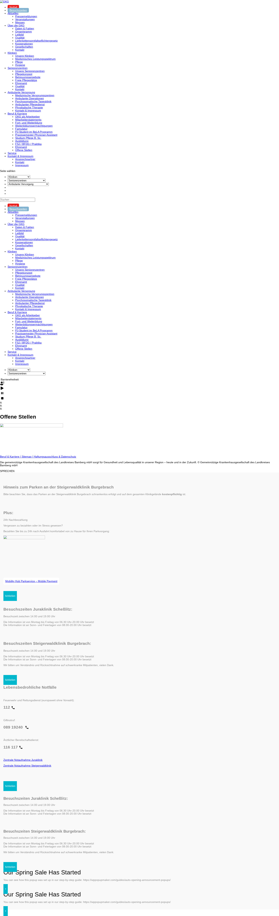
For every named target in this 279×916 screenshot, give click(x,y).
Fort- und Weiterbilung (28, 122)
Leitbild (19, 34)
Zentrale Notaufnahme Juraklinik (23, 759)
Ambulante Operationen (29, 98)
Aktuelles (13, 13)
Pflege (19, 61)
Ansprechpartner (25, 159)
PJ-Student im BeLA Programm (34, 131)
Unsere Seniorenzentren (30, 71)
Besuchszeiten (18, 10)
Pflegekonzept (23, 74)
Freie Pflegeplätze (26, 80)
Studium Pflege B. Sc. (28, 137)
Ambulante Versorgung (21, 92)
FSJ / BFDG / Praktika (28, 143)
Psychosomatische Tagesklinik (33, 101)
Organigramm (23, 31)
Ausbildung (21, 140)
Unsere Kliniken (24, 55)
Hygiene (20, 64)
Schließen (10, 596)
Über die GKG (16, 25)
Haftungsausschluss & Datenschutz (55, 456)
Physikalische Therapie (29, 107)
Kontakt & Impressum (28, 110)
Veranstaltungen (25, 19)
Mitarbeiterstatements (28, 119)
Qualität (19, 37)
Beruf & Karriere (17, 113)
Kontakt (19, 49)
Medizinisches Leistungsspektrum (35, 58)
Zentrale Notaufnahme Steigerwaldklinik (27, 765)
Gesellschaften (24, 46)
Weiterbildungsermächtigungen (34, 125)
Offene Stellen (23, 150)
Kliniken (12, 52)
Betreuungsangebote (27, 77)
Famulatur (21, 128)
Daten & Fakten (24, 28)
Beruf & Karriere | (11, 456)
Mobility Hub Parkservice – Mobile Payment (31, 581)
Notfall (13, 7)
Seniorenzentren (18, 68)
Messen (20, 22)
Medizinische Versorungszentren (34, 95)
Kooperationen (24, 43)
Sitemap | (28, 456)
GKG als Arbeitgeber (27, 116)
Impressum (22, 165)
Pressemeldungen (26, 16)
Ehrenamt (21, 83)
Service (12, 153)
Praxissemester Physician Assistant (36, 134)
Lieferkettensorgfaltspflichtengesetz (36, 40)
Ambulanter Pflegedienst (30, 104)
